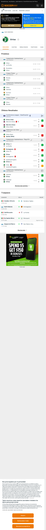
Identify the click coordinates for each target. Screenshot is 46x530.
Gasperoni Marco (9, 224)
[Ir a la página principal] (11, 5)
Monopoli (26, 218)
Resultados (24, 47)
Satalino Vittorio (9, 201)
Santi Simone (8, 207)
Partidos (34, 47)
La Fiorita (26, 212)
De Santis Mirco (9, 218)
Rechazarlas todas (23, 521)
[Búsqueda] (37, 5)
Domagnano (27, 207)
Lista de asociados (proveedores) (12, 510)
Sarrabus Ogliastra (29, 201)
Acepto (23, 515)
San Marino (8, 32)
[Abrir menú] (42, 5)
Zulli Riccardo (8, 212)
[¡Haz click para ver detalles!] (22, 64)
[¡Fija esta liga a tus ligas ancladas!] (24, 59)
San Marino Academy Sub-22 (32, 224)
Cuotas (14, 47)
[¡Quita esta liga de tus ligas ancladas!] (30, 116)
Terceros (31, 498)
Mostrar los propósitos (23, 526)
